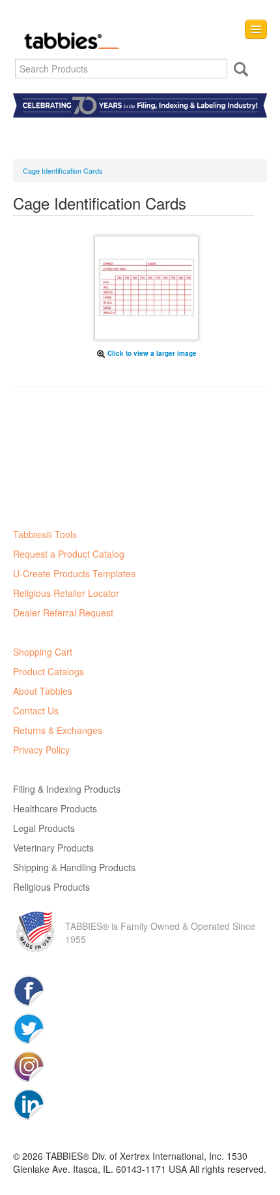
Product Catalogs (48, 671)
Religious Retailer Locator (66, 592)
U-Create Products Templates (74, 573)
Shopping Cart (42, 651)
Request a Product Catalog (68, 553)
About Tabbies (42, 690)
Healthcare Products (55, 808)
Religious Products (51, 886)
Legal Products (44, 828)
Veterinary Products (53, 847)
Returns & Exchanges (57, 730)
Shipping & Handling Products (74, 867)
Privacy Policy (41, 749)
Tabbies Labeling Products (68, 31)
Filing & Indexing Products (66, 788)
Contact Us (36, 710)
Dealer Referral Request (63, 612)
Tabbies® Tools (45, 534)
